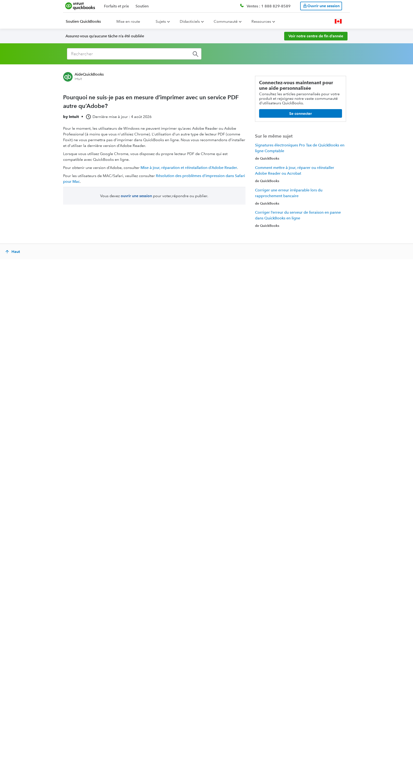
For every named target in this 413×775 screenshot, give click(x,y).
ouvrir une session (136, 196)
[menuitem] (86, 21)
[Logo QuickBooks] (80, 6)
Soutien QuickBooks (83, 21)
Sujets (161, 21)
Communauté (226, 21)
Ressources (261, 21)
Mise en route (128, 21)
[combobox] (134, 54)
